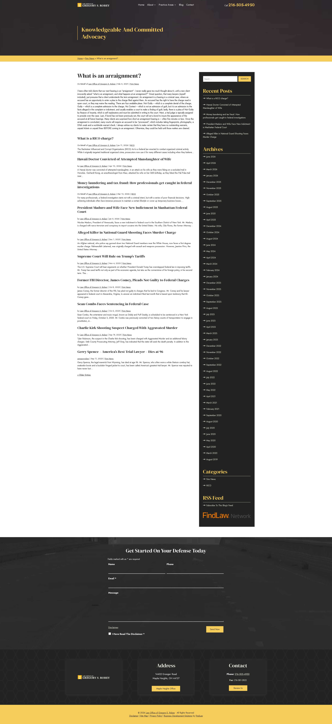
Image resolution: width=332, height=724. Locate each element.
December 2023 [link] (213, 282)
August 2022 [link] (212, 371)
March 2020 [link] (211, 453)
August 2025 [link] (212, 207)
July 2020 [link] (210, 427)
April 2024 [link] (211, 257)
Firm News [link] (134, 84)
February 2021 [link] (212, 408)
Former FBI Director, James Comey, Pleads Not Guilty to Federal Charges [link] (133, 280)
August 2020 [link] (212, 421)
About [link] (150, 4)
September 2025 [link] (213, 200)
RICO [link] (132, 145)
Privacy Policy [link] (156, 715)
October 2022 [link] (212, 358)
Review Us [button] (238, 688)
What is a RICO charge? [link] (95, 138)
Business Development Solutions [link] (178, 715)
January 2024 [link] (212, 276)
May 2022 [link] (210, 390)
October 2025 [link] (212, 194)
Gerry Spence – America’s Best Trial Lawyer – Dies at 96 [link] (120, 351)
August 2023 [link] (212, 308)
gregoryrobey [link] (83, 358)
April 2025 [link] (211, 219)
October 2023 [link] (212, 295)
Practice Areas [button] (166, 4)
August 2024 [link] (212, 238)
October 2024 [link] (212, 232)
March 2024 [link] (211, 263)
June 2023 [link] (211, 320)
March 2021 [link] (211, 402)
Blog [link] (181, 4)
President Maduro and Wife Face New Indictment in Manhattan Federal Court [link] (132, 209)
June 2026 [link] (211, 156)
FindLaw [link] (199, 715)
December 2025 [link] (213, 182)
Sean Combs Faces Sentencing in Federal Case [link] (113, 304)
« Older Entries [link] (84, 374)
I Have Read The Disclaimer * (128, 634)
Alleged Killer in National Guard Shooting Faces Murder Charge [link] (126, 232)
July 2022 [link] (210, 377)
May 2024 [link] (210, 251)
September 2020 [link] (214, 415)
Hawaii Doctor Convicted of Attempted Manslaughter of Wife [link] (124, 159)
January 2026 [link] (212, 175)
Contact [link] (190, 4)
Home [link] (141, 4)
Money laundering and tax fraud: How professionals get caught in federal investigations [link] (134, 185)
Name (111, 564)
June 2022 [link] (211, 383)
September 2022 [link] (213, 364)
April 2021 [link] (211, 396)
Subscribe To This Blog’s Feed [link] (219, 505)
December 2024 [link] (213, 226)
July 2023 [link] (210, 314)
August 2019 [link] (212, 459)
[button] (329, 705)
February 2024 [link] (212, 270)
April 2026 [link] (211, 163)
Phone (170, 564)
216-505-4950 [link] (241, 5)
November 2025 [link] (213, 188)
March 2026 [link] (211, 169)
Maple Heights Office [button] (165, 688)
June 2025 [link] (211, 213)
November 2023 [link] (213, 289)
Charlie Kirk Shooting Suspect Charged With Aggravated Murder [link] (127, 327)
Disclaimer (113, 627)
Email (112, 578)
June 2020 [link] (211, 434)
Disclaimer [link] (133, 715)
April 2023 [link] (211, 326)
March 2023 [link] (211, 333)
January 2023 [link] (212, 339)
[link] (93, 5)
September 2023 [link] (213, 301)
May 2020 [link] (211, 440)
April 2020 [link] (211, 446)
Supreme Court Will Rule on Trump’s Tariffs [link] (111, 256)
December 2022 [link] (213, 345)
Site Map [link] (144, 715)
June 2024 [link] (211, 245)
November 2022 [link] (213, 352)
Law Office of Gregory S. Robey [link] (102, 84)
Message (113, 592)
